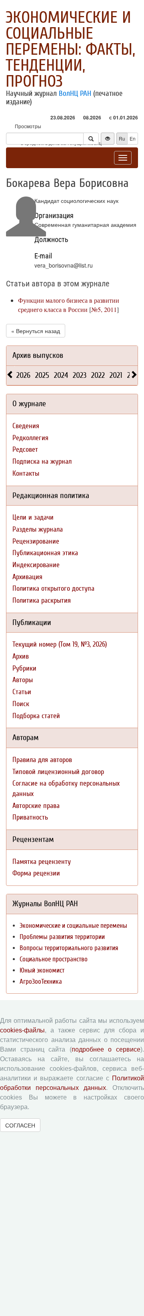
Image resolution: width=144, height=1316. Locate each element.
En (133, 138)
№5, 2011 (104, 309)
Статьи (21, 692)
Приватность (30, 817)
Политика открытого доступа (53, 588)
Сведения (25, 426)
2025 (42, 375)
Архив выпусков (37, 355)
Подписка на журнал (42, 461)
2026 (23, 375)
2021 (116, 375)
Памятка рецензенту (41, 861)
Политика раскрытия (41, 600)
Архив (20, 656)
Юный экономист (42, 970)
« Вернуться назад (35, 331)
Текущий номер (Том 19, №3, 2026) (59, 644)
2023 (79, 375)
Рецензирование (35, 541)
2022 (98, 375)
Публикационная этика (45, 553)
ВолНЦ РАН (75, 93)
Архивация (27, 577)
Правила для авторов (42, 760)
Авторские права (36, 806)
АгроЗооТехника (41, 981)
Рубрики (24, 668)
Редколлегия (30, 438)
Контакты (25, 473)
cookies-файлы (22, 1030)
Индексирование (36, 565)
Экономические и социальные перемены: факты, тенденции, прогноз (70, 49)
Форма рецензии (36, 873)
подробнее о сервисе (106, 1049)
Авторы (22, 680)
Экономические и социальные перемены (73, 925)
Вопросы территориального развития (69, 948)
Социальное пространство (54, 959)
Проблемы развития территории (62, 937)
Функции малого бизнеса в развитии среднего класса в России (68, 305)
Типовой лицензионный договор (58, 772)
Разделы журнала (37, 529)
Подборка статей (36, 716)
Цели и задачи (33, 517)
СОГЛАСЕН (20, 1125)
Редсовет (25, 449)
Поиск (20, 704)
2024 (61, 375)
